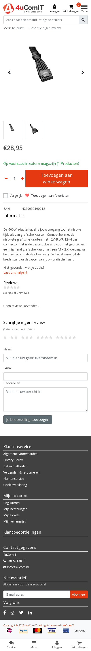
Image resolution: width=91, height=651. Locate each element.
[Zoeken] (83, 19)
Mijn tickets (11, 515)
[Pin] (67, 633)
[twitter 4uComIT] (21, 613)
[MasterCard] (39, 633)
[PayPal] (25, 633)
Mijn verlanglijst (14, 521)
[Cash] (81, 633)
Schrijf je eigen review (45, 28)
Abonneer (79, 594)
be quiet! (18, 28)
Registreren (11, 503)
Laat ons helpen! (15, 272)
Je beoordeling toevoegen (27, 419)
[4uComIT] (23, 8)
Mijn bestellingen (15, 509)
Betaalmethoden (15, 466)
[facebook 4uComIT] (4, 613)
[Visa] (53, 633)
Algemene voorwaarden (20, 454)
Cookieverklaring (15, 485)
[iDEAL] (11, 633)
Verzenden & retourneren (21, 472)
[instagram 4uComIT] (12, 613)
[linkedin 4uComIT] (30, 613)
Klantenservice (13, 478)
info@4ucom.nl (18, 567)
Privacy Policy (13, 460)
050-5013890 (15, 561)
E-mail (7, 368)
